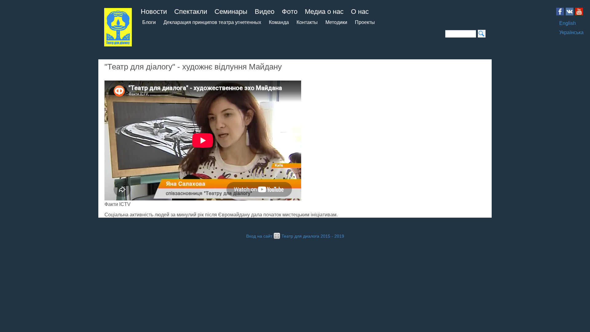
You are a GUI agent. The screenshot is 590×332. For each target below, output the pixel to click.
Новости (154, 11)
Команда (279, 22)
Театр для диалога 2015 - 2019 (312, 236)
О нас (360, 11)
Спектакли (190, 11)
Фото (289, 11)
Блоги (149, 22)
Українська (571, 32)
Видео (264, 11)
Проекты (365, 22)
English (567, 23)
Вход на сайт (259, 236)
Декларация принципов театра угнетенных (212, 22)
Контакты (307, 22)
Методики (336, 22)
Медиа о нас (324, 11)
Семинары (230, 11)
